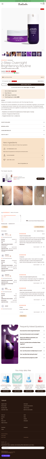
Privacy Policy (3, 435)
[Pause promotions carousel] (45, 1)
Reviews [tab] (4, 224)
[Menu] (2, 4)
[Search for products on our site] (41, 4)
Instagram (26, 427)
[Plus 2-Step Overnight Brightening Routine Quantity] (5, 84)
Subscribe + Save (4, 409)
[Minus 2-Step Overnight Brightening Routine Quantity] (2, 84)
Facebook (3, 427)
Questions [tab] (12, 224)
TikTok (2, 429)
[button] (2, 30)
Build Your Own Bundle (28, 409)
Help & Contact (4, 422)
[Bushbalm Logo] (23, 4)
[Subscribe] (43, 448)
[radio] (23, 77)
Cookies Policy (26, 437)
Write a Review (40, 227)
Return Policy (3, 437)
